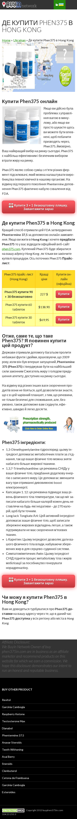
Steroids (7, 763)
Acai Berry (8, 756)
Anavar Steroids (12, 742)
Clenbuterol (9, 770)
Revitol (6, 700)
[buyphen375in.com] (20, 6)
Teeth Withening (12, 749)
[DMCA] (14, 810)
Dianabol (7, 728)
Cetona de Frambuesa (15, 778)
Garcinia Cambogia (13, 707)
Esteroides (8, 792)
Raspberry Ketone (13, 714)
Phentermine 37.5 (13, 735)
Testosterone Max (13, 721)
